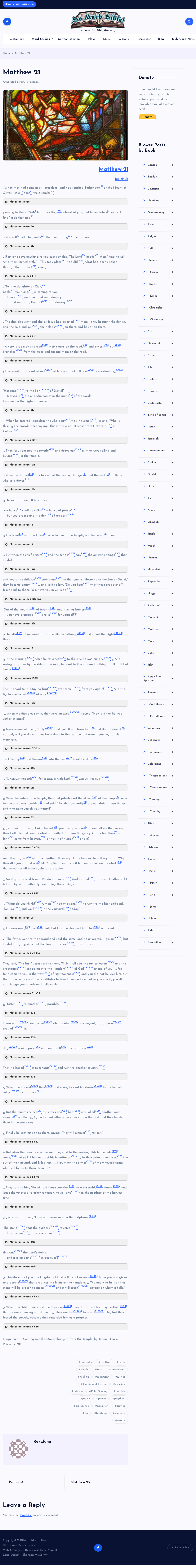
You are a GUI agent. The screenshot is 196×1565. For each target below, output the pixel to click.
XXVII (59, 326)
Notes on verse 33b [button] (23, 1037)
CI (85, 802)
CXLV (34, 1086)
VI (34, 211)
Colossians (160, 764)
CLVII (14, 1156)
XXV (76, 321)
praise (86, 1398)
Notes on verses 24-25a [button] (25, 847)
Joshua (160, 224)
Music (107, 39)
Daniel (160, 474)
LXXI (53, 608)
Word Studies (41, 39)
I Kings (160, 284)
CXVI (17, 908)
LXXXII (52, 688)
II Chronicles (155, 319)
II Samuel (160, 272)
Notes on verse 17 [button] (21, 648)
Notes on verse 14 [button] (21, 544)
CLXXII (35, 1257)
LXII (71, 554)
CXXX (19, 1003)
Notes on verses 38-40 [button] (24, 1177)
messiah (120, 1384)
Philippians (160, 752)
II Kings (160, 296)
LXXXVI (51, 693)
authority (86, 1362)
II (101, 186)
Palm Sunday (99, 1391)
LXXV (19, 633)
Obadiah (153, 522)
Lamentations (160, 450)
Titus (160, 823)
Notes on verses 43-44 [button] (24, 1296)
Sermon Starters (69, 39)
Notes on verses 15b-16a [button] (25, 599)
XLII (94, 419)
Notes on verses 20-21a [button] (25, 748)
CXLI (89, 1047)
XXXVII (44, 390)
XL (70, 395)
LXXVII (118, 633)
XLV (51, 449)
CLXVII (54, 1227)
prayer (102, 1398)
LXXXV (30, 693)
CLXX (56, 1232)
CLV (87, 1131)
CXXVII (88, 968)
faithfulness (117, 1369)
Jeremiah (160, 439)
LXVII (33, 584)
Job (160, 367)
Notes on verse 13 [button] (21, 524)
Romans (160, 692)
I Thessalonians (160, 776)
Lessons (123, 39)
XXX (106, 345)
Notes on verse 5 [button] (21, 311)
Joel (160, 498)
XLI (68, 419)
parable (120, 1391)
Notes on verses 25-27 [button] (24, 893)
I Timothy (160, 800)
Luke (160, 653)
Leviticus (160, 189)
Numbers (160, 201)
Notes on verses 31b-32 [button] (25, 993)
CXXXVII (18, 1027)
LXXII (88, 608)
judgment (103, 1376)
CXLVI (48, 1086)
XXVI (35, 326)
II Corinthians (160, 716)
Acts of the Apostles (158, 678)
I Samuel (160, 260)
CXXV (21, 968)
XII (42, 236)
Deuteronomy (160, 212)
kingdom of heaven (95, 1384)
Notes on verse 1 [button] (21, 201)
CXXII (118, 938)
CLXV (92, 1216)
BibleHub (121, 179)
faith (99, 1369)
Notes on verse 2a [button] (22, 226)
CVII (75, 837)
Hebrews (160, 847)
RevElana (42, 1442)
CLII (76, 1111)
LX (116, 554)
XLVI (77, 449)
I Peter (160, 871)
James (160, 859)
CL (39, 1111)
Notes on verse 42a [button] (23, 1242)
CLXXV (23, 1281)
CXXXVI (117, 1022)
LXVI (59, 578)
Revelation (160, 942)
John (160, 665)
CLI (64, 1111)
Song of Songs (160, 415)
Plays (91, 39)
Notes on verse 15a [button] (22, 569)
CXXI (96, 927)
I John (160, 895)
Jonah (160, 534)
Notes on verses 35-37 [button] (24, 1141)
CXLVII (97, 1086)
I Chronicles (155, 307)
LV (74, 509)
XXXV (119, 370)
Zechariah (160, 605)
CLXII (99, 1186)
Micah (160, 546)
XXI (31, 291)
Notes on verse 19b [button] (22, 703)
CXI (68, 878)
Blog (161, 39)
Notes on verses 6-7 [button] (23, 336)
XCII (44, 758)
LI (108, 474)
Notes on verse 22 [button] (22, 787)
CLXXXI (99, 1311)
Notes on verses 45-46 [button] (24, 1326)
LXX (32, 608)
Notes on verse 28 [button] (22, 917)
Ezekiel (160, 462)
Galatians (160, 728)
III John (152, 918)
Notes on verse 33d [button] (23, 1076)
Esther (160, 355)
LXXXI (15, 668)
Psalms (160, 379)
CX (119, 862)
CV (11, 837)
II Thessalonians (160, 787)
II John (152, 906)
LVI (48, 515)
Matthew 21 (22, 53)
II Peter (160, 883)
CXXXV (75, 1022)
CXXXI (42, 1003)
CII (55, 827)
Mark (160, 641)
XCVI (74, 777)
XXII (20, 296)
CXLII (27, 1066)
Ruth (160, 248)
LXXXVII (75, 712)
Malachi (160, 617)
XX (12, 291)
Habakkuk (160, 569)
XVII (63, 261)
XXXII (19, 350)
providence (82, 1406)
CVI (43, 837)
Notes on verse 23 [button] (22, 817)
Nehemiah (160, 343)
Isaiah (160, 427)
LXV (37, 578)
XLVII (16, 455)
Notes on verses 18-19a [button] (24, 678)
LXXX (107, 658)
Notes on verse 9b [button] (22, 410)
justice (121, 1376)
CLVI (114, 1151)
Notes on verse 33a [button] (23, 1013)
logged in (26, 1515)
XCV (34, 777)
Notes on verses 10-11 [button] (23, 440)
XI (18, 236)
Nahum (152, 557)
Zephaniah (160, 581)
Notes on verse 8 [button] (21, 360)
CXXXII (63, 1003)
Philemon (160, 835)
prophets (119, 1398)
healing (84, 1376)
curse (122, 1362)
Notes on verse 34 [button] (22, 1101)
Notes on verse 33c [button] (22, 1057)
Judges (160, 236)
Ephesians (160, 740)
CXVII (37, 908)
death (84, 1369)
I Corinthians (160, 704)
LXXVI (80, 633)
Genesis (160, 165)
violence (120, 1413)
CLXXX (77, 1311)
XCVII (104, 777)
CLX (88, 1162)
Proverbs (160, 391)
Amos (160, 510)
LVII (70, 515)
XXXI (117, 345)
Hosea (160, 486)
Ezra (160, 331)
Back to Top (182, 1547)
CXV (78, 902)
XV (96, 255)
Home (7, 53)
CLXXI (17, 1251)
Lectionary (17, 39)
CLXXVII (83, 1286)
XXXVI (20, 390)
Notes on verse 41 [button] (21, 1206)
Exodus (160, 177)
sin (86, 1413)
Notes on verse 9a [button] (22, 380)
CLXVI (20, 1227)
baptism (105, 1362)
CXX (40, 927)
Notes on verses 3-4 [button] (23, 276)
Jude (150, 930)
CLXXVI (49, 1286)
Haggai (160, 593)
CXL (63, 1047)
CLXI (71, 1186)
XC (123, 728)
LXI (44, 554)
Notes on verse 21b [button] (22, 768)
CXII (91, 878)
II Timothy (160, 811)
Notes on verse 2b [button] (22, 246)
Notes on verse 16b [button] (22, 623)
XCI (22, 758)
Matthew (160, 629)
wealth (121, 1420)
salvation (102, 1406)
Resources (142, 39)
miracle (78, 1391)
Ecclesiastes (160, 403)
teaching (101, 1413)
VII (59, 211)
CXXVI (68, 968)
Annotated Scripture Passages (21, 82)
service (121, 1406)
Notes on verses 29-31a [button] (25, 953)
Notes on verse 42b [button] (23, 1266)
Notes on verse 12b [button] (22, 489)
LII (26, 479)
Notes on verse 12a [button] (22, 464)
